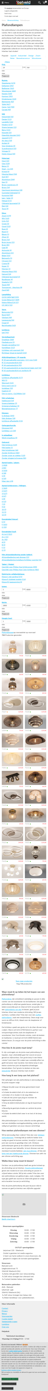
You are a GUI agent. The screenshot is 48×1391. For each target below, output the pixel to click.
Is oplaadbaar (7, 435)
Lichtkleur (6, 375)
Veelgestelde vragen (9, 1322)
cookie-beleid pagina (15, 1351)
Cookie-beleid (7, 1319)
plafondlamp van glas (13, 1009)
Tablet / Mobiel (8, 564)
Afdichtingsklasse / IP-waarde (14, 357)
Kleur (4, 213)
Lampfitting (6, 294)
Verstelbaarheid (8, 337)
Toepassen (5, 76)
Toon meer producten (24, 981)
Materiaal (6, 158)
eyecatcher (6, 1071)
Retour (4, 1314)
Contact (5, 1308)
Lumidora (5, 1324)
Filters (7, 62)
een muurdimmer (30, 1151)
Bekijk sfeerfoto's (8, 1219)
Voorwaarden (7, 1316)
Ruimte (5, 80)
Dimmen (5, 413)
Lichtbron (6, 330)
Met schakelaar (8, 398)
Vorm (4, 310)
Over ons (5, 1327)
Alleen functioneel (7, 1388)
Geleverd (6, 442)
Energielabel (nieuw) (10, 519)
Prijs (4, 64)
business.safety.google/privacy (11, 1370)
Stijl (3, 114)
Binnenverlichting (13, 20)
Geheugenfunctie (9, 425)
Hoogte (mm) (7, 618)
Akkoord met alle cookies (10, 1379)
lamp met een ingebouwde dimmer (15, 1153)
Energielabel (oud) (9, 532)
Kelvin (4, 602)
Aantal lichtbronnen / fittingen (14, 486)
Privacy (5, 1311)
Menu (6, 3)
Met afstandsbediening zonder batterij (17, 555)
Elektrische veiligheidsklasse (13, 574)
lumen (4, 586)
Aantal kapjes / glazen (11, 463)
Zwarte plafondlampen (34, 1168)
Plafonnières (7, 999)
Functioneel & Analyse (9, 1383)
